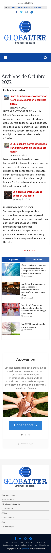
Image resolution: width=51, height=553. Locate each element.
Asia (3, 522)
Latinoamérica (8, 517)
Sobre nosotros (8, 495)
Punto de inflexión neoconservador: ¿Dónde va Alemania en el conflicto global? (28, 100)
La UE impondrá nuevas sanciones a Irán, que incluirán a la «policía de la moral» (28, 147)
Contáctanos (7, 508)
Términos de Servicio (11, 504)
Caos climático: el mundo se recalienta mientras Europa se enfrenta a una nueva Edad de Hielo (33, 269)
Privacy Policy (8, 499)
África (4, 513)
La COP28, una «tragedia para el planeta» (33, 325)
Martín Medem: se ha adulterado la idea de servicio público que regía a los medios (33, 309)
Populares (13, 259)
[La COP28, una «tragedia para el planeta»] (11, 328)
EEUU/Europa (8, 526)
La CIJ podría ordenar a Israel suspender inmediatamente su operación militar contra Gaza (33, 289)
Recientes (37, 259)
